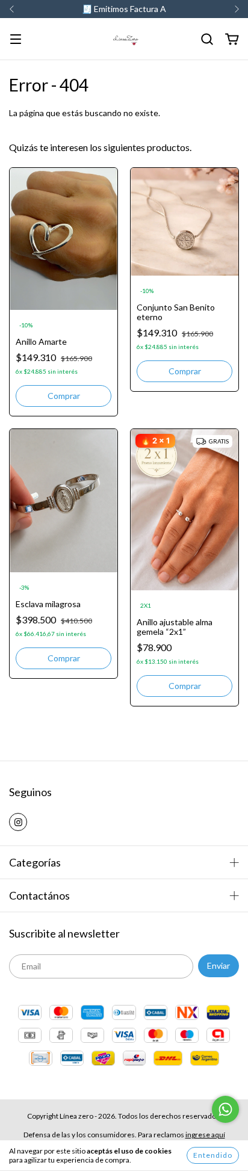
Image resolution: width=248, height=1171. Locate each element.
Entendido (212, 1155)
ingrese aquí (205, 1134)
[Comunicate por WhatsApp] (225, 1109)
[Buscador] (207, 39)
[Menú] (16, 40)
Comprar (64, 396)
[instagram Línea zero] (18, 822)
